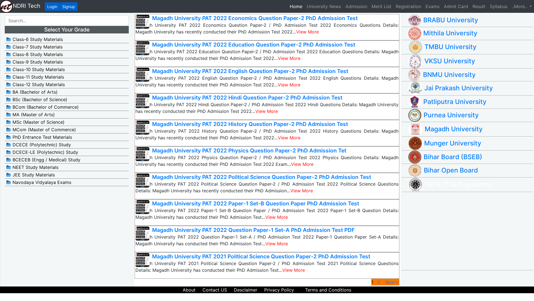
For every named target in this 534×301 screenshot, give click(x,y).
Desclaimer (245, 290)
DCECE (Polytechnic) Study (41, 144)
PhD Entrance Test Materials (41, 137)
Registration (408, 6)
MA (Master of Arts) (33, 114)
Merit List (381, 6)
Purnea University (451, 115)
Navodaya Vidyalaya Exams (41, 182)
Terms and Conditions (328, 290)
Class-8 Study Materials (37, 54)
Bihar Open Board (451, 170)
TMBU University (450, 47)
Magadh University (454, 129)
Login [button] (52, 6)
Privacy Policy (279, 290)
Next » (391, 282)
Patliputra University (454, 102)
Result (479, 6)
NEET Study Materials (34, 167)
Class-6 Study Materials (37, 39)
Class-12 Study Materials (38, 84)
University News (324, 6)
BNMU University (449, 75)
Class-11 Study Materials (37, 77)
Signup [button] (68, 6)
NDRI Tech (26, 6)
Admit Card (456, 6)
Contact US (214, 290)
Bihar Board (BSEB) (453, 157)
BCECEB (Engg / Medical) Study (45, 159)
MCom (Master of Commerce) (43, 129)
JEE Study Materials (33, 175)
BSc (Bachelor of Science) (39, 99)
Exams (432, 6)
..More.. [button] (520, 6)
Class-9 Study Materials (37, 62)
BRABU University (450, 20)
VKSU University (449, 61)
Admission (356, 6)
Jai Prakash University (458, 88)
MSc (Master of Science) (38, 122)
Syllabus (498, 6)
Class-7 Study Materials (37, 47)
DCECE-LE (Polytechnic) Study (44, 152)
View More (307, 32)
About (189, 290)
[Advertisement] (470, 231)
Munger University (452, 143)
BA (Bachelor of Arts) (34, 92)
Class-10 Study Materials (38, 69)
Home (297, 6)
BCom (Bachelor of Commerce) (45, 107)
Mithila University (450, 33)
